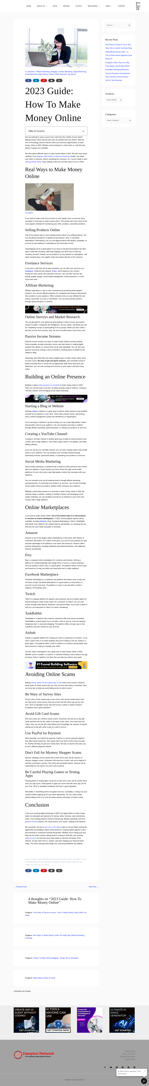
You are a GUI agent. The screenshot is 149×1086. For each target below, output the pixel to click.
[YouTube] (111, 1067)
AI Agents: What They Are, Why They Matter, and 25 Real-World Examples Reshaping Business (117, 66)
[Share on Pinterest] (44, 80)
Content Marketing (65, 72)
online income (30, 838)
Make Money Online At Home (44, 978)
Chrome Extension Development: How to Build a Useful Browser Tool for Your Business (117, 76)
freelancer (29, 271)
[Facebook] (117, 1067)
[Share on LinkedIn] (36, 80)
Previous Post (20, 887)
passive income (31, 822)
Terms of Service (128, 1054)
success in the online (53, 827)
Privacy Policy (129, 1051)
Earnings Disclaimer (127, 1057)
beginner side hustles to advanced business (53, 156)
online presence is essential (48, 385)
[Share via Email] (51, 80)
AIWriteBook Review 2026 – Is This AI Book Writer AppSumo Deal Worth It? (118, 55)
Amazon (43, 521)
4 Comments (30, 72)
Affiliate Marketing (43, 72)
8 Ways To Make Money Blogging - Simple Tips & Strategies (56, 958)
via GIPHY (29, 213)
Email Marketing (31, 74)
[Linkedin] (134, 1067)
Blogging (54, 72)
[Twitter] (105, 1067)
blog (34, 411)
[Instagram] (123, 1067)
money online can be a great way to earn (46, 683)
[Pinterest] (128, 1067)
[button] (43, 6)
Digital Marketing (79, 72)
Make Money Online (46, 74)
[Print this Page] (59, 80)
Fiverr (54, 271)
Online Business (61, 74)
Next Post (94, 887)
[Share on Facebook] (28, 80)
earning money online (33, 162)
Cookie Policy (130, 1059)
